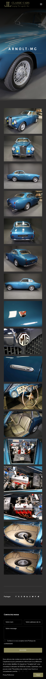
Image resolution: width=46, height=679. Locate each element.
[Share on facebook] (16, 597)
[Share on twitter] (18, 597)
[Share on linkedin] (27, 597)
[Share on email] (38, 597)
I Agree (38, 675)
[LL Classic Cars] (18, 4)
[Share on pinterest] (24, 597)
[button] (41, 4)
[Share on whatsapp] (30, 597)
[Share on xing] (35, 597)
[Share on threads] (21, 597)
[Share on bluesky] (32, 597)
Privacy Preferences (8, 675)
